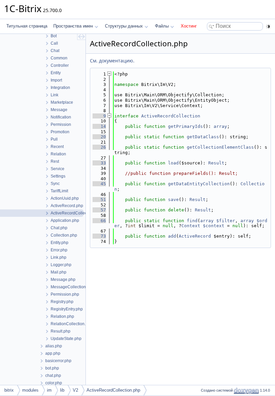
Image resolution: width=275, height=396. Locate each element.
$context (213, 225)
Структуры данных (124, 26)
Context (190, 225)
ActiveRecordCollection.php (113, 390)
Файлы (162, 26)
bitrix (9, 390)
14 (99, 126)
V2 (75, 390)
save (173, 199)
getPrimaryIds (185, 126)
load (173, 162)
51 (99, 199)
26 (99, 147)
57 (99, 209)
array (220, 126)
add (172, 236)
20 (99, 136)
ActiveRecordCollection (170, 115)
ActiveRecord (195, 236)
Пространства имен (73, 26)
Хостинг (189, 26)
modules (30, 390)
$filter (225, 220)
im (49, 390)
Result (216, 162)
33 (99, 162)
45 (99, 183)
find (192, 220)
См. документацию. (112, 60)
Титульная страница (26, 26)
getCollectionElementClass (220, 147)
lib (62, 390)
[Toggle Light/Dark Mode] (268, 26)
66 (99, 220)
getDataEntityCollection (199, 183)
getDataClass (203, 136)
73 (99, 236)
